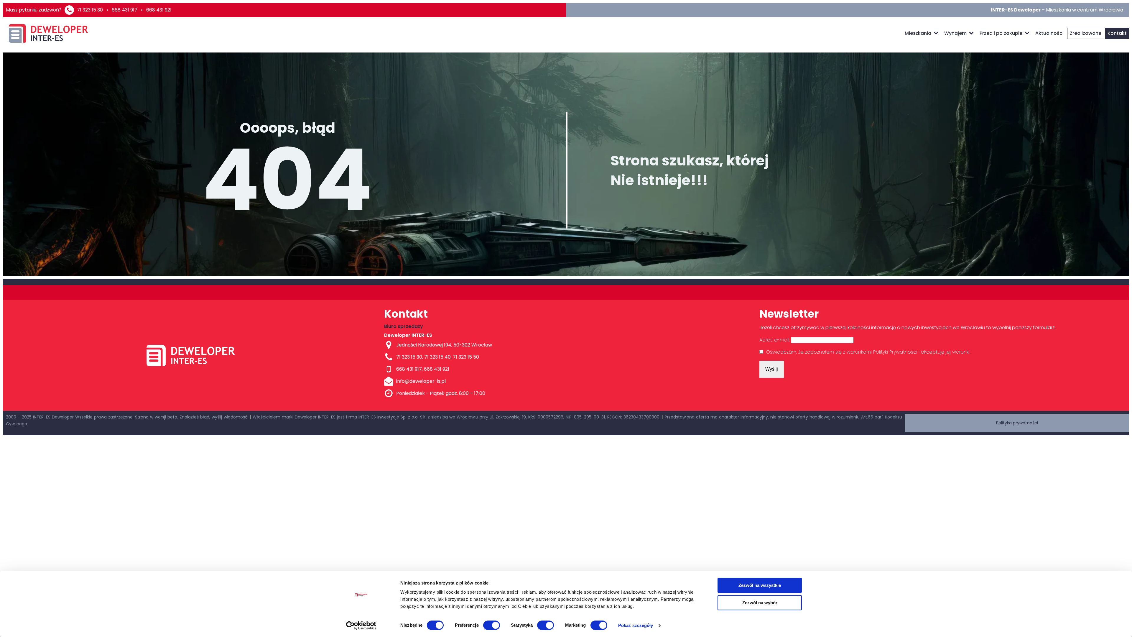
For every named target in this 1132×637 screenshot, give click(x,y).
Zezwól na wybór (759, 602)
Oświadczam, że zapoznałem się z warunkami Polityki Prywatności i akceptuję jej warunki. (868, 352)
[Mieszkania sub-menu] (937, 33)
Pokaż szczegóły (635, 625)
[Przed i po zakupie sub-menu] (1028, 33)
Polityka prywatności (1017, 423)
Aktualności (1049, 33)
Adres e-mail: (775, 339)
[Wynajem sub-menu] (972, 33)
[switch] (491, 625)
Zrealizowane (1085, 33)
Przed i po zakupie (1001, 33)
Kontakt (1117, 33)
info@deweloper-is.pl (421, 381)
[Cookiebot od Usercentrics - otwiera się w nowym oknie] (361, 625)
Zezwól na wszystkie (759, 585)
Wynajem (955, 33)
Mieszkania (918, 33)
